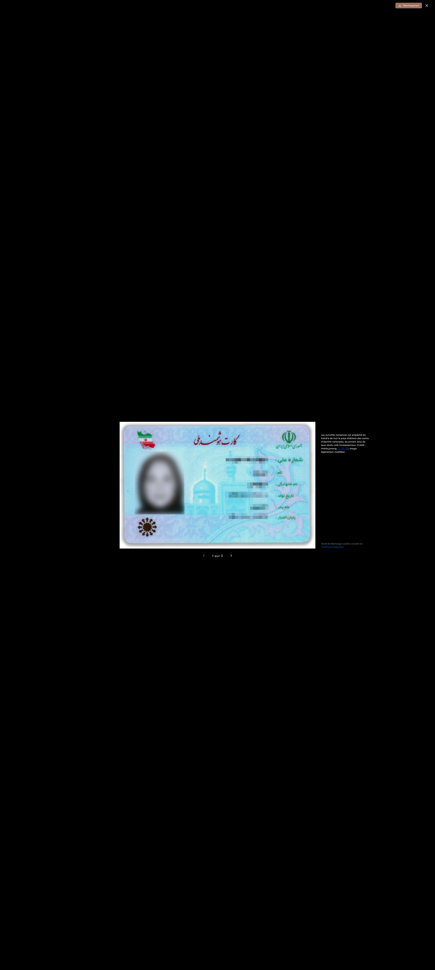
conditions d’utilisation (332, 546)
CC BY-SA (342, 448)
